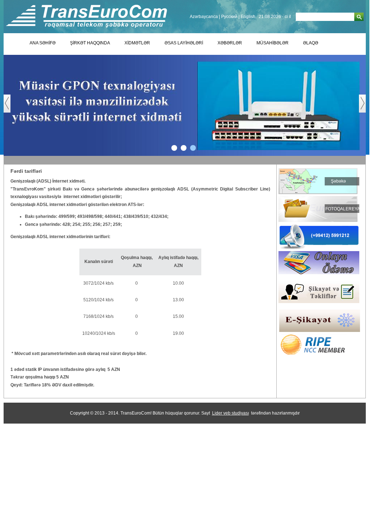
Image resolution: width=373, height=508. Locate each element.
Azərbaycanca (204, 16)
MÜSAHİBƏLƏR (272, 42)
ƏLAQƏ (310, 42)
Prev (11, 107)
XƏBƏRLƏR (230, 42)
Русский (229, 16)
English (248, 16)
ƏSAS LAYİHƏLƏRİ (183, 42)
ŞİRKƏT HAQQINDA (90, 42)
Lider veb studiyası (230, 413)
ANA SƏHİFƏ (43, 42)
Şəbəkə (338, 181)
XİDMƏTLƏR (137, 42)
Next (366, 107)
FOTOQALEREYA (342, 208)
